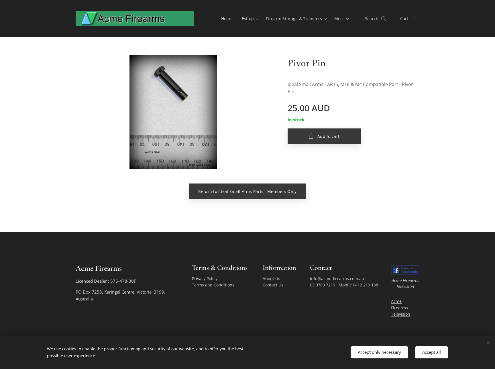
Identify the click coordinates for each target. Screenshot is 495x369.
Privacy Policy (204, 278)
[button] (375, 18)
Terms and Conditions (213, 285)
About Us (271, 278)
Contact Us (273, 285)
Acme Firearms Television (400, 307)
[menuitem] (228, 18)
